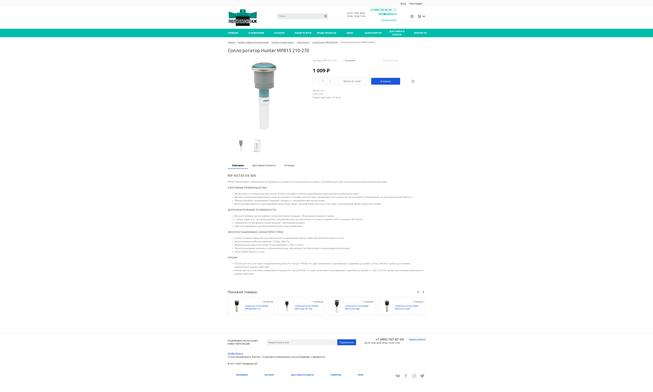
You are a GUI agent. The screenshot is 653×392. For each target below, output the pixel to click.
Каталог (269, 374)
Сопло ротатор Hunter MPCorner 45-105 (307, 307)
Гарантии (336, 374)
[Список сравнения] (404, 16)
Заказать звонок (389, 20)
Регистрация (415, 4)
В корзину (386, 81)
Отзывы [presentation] (289, 165)
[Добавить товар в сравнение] (406, 81)
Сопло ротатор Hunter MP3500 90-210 (257, 307)
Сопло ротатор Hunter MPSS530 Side (357, 307)
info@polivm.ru (388, 13)
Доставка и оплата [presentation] (264, 165)
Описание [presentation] (238, 165)
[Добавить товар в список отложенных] (413, 81)
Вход (403, 4)
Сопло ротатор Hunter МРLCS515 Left (407, 307)
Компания (242, 374)
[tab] (238, 166)
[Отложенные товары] (412, 16)
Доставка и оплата (302, 374)
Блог (361, 374)
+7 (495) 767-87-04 (380, 9)
